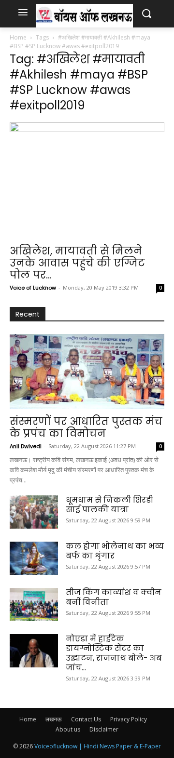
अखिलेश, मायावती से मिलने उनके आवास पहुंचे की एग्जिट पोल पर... (77, 263)
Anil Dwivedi (26, 446)
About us (68, 729)
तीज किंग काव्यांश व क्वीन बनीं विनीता (113, 597)
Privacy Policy (128, 719)
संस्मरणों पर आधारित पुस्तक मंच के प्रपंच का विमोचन (86, 427)
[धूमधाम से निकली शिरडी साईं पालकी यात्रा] (34, 512)
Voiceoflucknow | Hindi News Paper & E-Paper (97, 746)
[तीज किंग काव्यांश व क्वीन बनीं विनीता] (34, 604)
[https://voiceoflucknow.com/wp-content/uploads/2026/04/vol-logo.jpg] (84, 15)
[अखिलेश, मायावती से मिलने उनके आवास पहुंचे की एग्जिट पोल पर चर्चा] (87, 180)
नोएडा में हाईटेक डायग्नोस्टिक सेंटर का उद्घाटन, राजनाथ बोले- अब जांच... (114, 653)
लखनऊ (53, 719)
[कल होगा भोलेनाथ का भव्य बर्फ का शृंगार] (34, 558)
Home (18, 37)
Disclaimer (103, 729)
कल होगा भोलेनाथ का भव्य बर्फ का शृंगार (115, 551)
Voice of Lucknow (33, 288)
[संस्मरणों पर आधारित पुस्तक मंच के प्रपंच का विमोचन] (87, 372)
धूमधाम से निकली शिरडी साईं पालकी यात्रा (109, 504)
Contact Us (86, 719)
